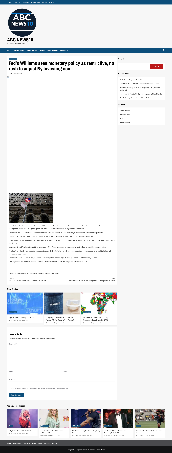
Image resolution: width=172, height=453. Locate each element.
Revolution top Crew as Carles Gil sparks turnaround (138, 98)
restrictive (43, 273)
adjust (14, 273)
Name (11, 371)
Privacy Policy (35, 2)
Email (65, 371)
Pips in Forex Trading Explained (21, 317)
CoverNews (92, 450)
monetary (33, 273)
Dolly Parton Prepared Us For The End (133, 80)
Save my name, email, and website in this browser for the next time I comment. (39, 388)
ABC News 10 (14, 73)
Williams (57, 273)
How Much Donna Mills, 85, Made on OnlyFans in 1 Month (140, 84)
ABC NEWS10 (20, 39)
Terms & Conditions (48, 2)
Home (9, 2)
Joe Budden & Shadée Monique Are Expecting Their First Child (141, 94)
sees (52, 273)
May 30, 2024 (23, 73)
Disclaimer (26, 2)
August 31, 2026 (21, 320)
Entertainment (32, 50)
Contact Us (16, 2)
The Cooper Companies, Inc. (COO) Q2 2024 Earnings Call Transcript (92, 279)
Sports (42, 50)
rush (48, 273)
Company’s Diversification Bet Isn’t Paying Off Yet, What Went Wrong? (60, 318)
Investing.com (24, 273)
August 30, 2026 (58, 323)
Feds (18, 273)
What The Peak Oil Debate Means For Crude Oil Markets (27, 279)
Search (121, 58)
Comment (13, 344)
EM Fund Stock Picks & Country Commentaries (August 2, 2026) (95, 318)
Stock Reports (52, 50)
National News (19, 50)
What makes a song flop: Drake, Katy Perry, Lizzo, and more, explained (140, 89)
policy (38, 273)
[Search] (163, 50)
